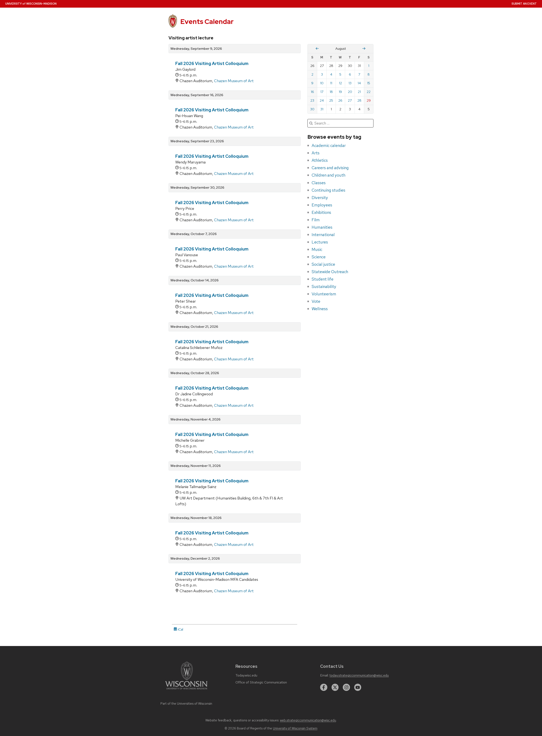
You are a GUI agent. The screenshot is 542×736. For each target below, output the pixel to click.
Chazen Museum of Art (234, 80)
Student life (322, 279)
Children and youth (328, 175)
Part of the (186, 703)
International (323, 234)
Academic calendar (329, 145)
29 (369, 100)
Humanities (322, 227)
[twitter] (335, 687)
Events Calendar (207, 21)
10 (322, 83)
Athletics (320, 160)
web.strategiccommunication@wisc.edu (308, 720)
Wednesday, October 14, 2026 (194, 280)
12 (340, 83)
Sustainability (324, 286)
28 (359, 100)
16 (312, 92)
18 (331, 92)
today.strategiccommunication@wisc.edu (359, 675)
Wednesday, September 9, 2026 (196, 49)
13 (349, 83)
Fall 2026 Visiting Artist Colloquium (211, 63)
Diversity (320, 197)
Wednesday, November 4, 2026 (195, 419)
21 (359, 92)
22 (369, 92)
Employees (322, 205)
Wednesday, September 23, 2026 (197, 141)
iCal (180, 629)
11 (331, 83)
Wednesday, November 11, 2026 (195, 466)
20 (350, 92)
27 (350, 100)
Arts (315, 153)
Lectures (320, 242)
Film (316, 220)
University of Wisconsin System (295, 728)
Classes (319, 182)
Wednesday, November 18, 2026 (195, 518)
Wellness (320, 308)
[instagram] (346, 687)
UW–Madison (31, 4)
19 (340, 92)
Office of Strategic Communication (261, 682)
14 (359, 83)
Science (319, 257)
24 (322, 100)
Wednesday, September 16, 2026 (196, 95)
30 (312, 109)
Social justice (323, 264)
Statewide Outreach (330, 271)
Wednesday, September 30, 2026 (197, 188)
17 (322, 92)
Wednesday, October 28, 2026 (194, 373)
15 (368, 83)
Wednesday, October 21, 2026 (194, 327)
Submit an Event (524, 4)
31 (321, 109)
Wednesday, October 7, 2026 (193, 234)
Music (317, 249)
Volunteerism (324, 294)
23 (312, 100)
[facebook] (323, 687)
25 (331, 100)
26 (340, 100)
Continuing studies (328, 190)
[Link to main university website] (186, 690)
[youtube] (357, 687)
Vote (316, 301)
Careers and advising (330, 167)
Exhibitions (321, 212)
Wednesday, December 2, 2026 (195, 558)
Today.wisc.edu (246, 675)
